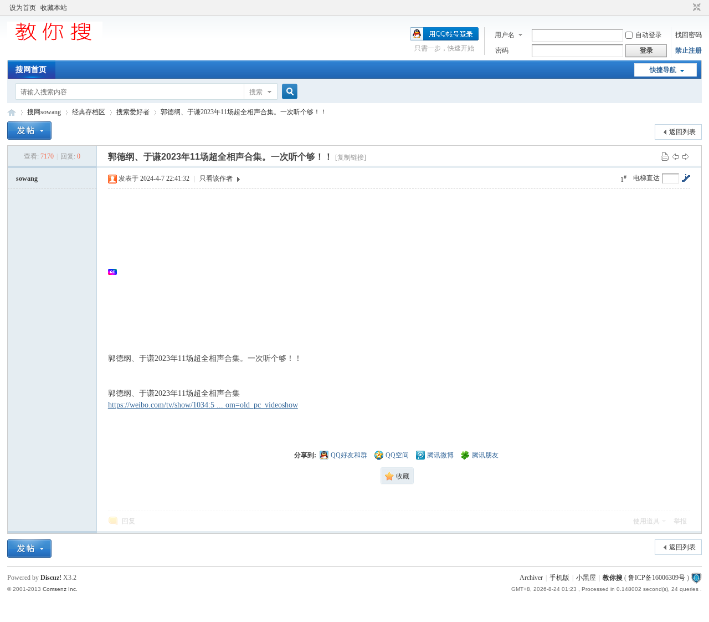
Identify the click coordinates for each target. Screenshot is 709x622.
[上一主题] (675, 156)
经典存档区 (88, 112)
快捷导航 (663, 70)
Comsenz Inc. (60, 589)
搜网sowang (44, 112)
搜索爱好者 (133, 112)
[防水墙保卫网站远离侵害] (696, 578)
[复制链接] (350, 157)
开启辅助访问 (686, 8)
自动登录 (648, 35)
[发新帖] (29, 130)
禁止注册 (688, 50)
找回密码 (688, 35)
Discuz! (50, 578)
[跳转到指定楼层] (685, 178)
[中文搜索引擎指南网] (54, 40)
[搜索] (288, 91)
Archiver (531, 578)
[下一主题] (685, 156)
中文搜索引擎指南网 (11, 112)
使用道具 (646, 521)
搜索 (256, 92)
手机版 (559, 578)
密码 (501, 50)
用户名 (505, 35)
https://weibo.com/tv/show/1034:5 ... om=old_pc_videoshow (203, 405)
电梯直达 (646, 178)
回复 (128, 521)
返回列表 (682, 132)
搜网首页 (31, 69)
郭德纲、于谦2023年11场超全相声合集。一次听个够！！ (244, 112)
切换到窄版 (695, 8)
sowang (27, 178)
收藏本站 (53, 8)
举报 (680, 521)
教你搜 (613, 578)
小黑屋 (586, 578)
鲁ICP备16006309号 (656, 578)
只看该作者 (216, 178)
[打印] (664, 156)
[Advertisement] (404, 271)
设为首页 (22, 8)
